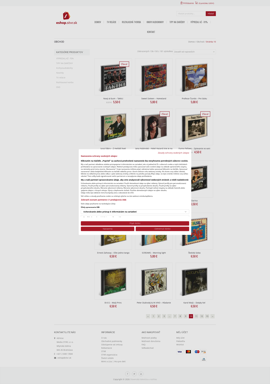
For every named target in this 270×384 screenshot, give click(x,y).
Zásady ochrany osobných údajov (173, 152)
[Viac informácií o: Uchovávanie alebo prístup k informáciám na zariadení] (185, 211)
